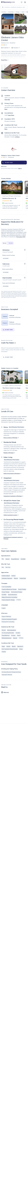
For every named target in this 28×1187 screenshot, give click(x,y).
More (5, 109)
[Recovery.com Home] (8, 2)
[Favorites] (21, 2)
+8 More (17, 137)
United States (11, 11)
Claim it (20, 168)
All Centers (3, 11)
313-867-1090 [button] (9, 329)
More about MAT (20, 236)
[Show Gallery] (23, 31)
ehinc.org (3, 166)
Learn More (11, 115)
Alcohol (11, 243)
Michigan (17, 11)
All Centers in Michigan (15, 317)
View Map (7, 99)
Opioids (4, 243)
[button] (25, 2)
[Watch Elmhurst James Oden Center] (14, 71)
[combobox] (14, 7)
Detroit (23, 11)
